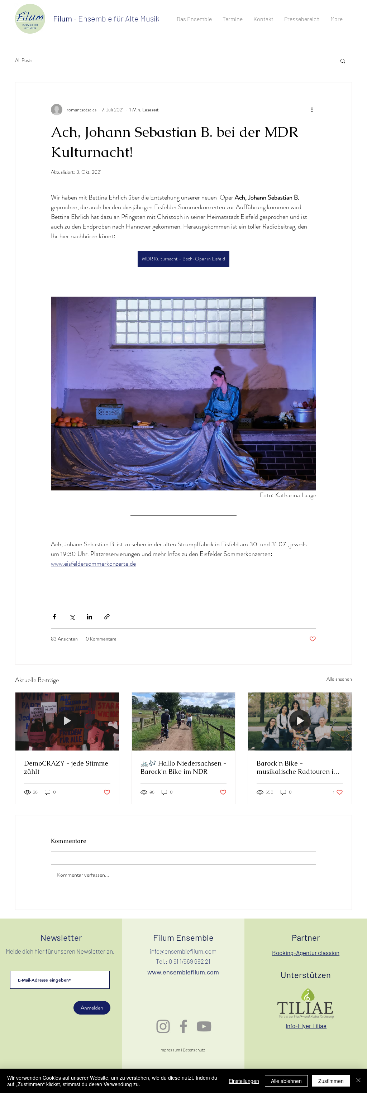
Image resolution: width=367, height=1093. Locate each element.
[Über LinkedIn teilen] (89, 616)
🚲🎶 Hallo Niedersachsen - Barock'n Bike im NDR (183, 767)
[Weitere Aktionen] (312, 109)
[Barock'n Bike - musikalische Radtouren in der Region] (300, 721)
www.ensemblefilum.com (183, 972)
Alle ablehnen (286, 1080)
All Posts (23, 60)
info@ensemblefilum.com (183, 951)
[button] (342, 60)
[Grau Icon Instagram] (163, 1026)
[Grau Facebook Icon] (183, 1026)
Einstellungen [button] (244, 1080)
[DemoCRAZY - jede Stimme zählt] (67, 721)
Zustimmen (331, 1080)
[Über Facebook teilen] (54, 616)
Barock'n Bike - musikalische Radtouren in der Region (297, 767)
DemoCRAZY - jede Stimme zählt (66, 767)
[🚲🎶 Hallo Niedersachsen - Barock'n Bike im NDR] (183, 721)
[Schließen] (358, 1080)
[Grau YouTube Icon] (204, 1026)
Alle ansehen (339, 678)
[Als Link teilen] (107, 616)
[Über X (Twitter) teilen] (71, 616)
